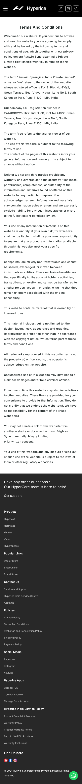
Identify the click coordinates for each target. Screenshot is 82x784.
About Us (9, 602)
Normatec (9, 525)
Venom (8, 532)
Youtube (8, 672)
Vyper (7, 539)
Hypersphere (11, 545)
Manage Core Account (16, 701)
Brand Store (11, 574)
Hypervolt (9, 519)
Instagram (9, 666)
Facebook (9, 659)
